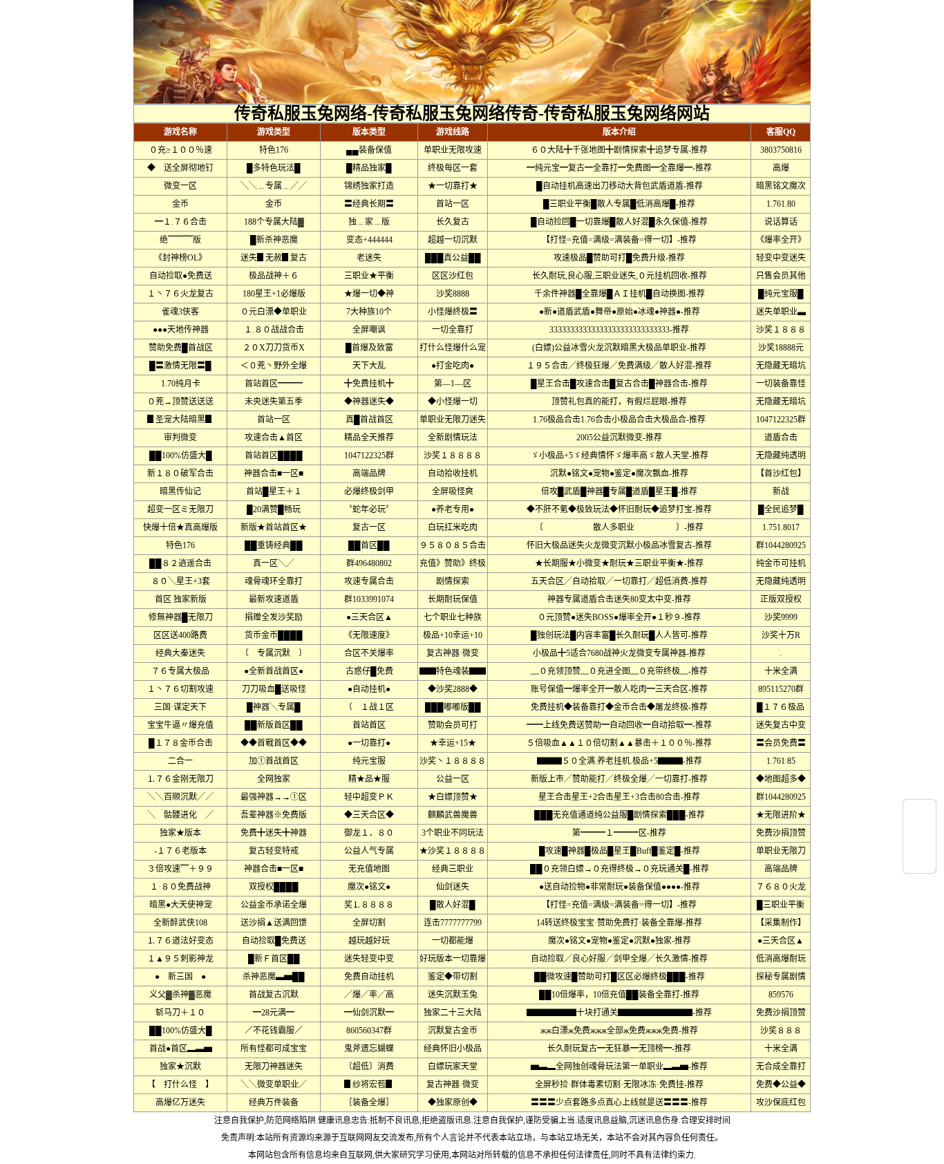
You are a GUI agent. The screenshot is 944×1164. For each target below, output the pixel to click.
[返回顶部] (919, 810)
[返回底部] (919, 862)
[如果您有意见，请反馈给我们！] (919, 836)
